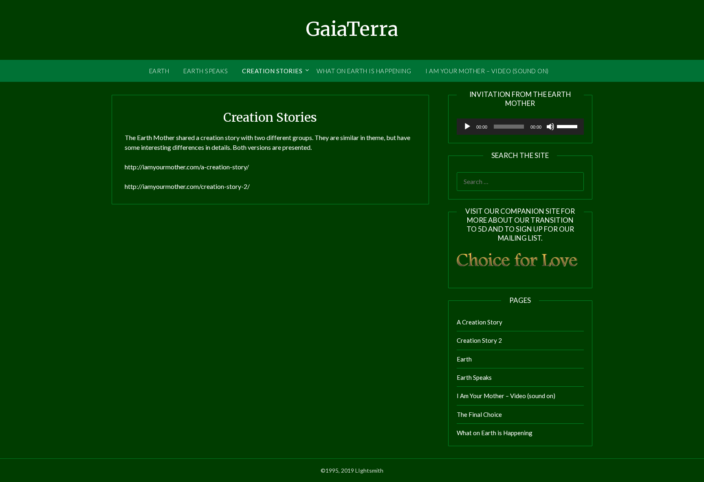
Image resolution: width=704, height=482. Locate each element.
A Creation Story (479, 322)
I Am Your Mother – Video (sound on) (487, 70)
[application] (520, 126)
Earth (159, 70)
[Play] (467, 127)
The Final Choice (479, 414)
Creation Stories (272, 70)
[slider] (568, 125)
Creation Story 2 (479, 340)
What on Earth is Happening (364, 70)
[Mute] (550, 127)
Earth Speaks (205, 70)
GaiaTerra (352, 29)
